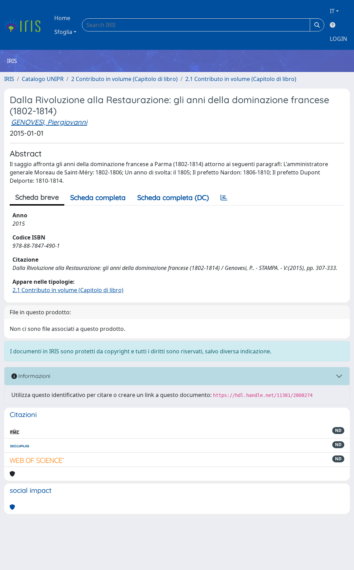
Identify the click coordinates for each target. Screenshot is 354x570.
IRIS (9, 79)
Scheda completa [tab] (97, 197)
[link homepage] (25, 25)
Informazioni (33, 375)
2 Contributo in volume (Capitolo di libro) (124, 79)
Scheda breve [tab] (37, 197)
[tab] (224, 197)
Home (62, 18)
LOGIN (338, 39)
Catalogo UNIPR (43, 79)
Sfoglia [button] (63, 32)
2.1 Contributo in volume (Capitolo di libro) (240, 79)
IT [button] (332, 11)
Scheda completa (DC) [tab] (173, 197)
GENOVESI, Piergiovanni (49, 122)
